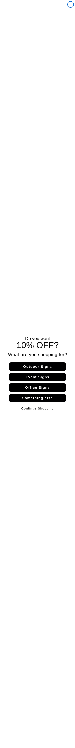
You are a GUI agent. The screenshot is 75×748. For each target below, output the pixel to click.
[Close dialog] (71, 4)
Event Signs (37, 377)
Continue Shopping (37, 408)
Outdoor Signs (37, 367)
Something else (37, 398)
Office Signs (37, 387)
